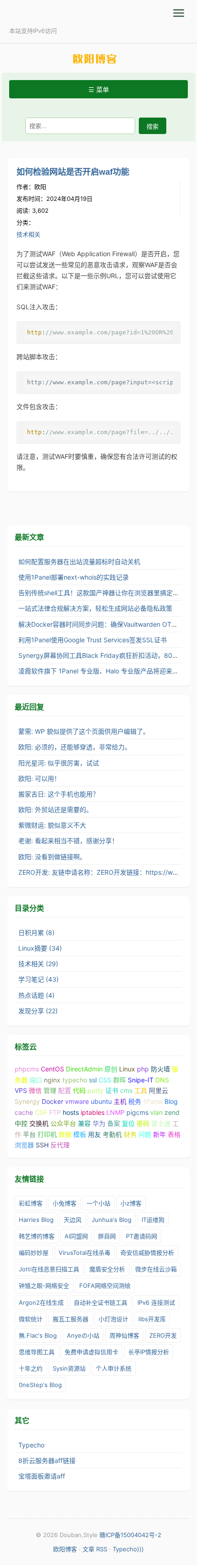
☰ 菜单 (98, 89)
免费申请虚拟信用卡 (91, 1351)
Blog (171, 1101)
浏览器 (24, 1145)
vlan (156, 1112)
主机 (120, 1101)
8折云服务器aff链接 (47, 1460)
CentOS (52, 1069)
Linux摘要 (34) (40, 948)
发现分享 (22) (38, 1011)
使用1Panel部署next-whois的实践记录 (73, 577)
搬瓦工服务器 (70, 1319)
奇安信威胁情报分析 (147, 1252)
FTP (55, 1112)
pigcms (137, 1112)
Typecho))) (128, 1549)
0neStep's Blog (40, 1384)
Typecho (31, 1445)
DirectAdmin (84, 1069)
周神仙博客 (124, 1335)
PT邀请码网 (141, 1236)
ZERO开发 (163, 1335)
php (143, 1069)
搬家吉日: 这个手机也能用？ (58, 794)
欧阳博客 (65, 1549)
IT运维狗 (153, 1219)
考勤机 (112, 1134)
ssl (93, 1080)
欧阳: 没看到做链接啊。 (52, 856)
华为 (99, 1123)
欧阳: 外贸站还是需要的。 (55, 809)
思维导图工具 (37, 1351)
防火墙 (160, 1069)
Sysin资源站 (69, 1368)
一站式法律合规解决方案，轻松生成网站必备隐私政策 (95, 608)
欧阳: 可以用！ (39, 778)
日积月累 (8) (36, 932)
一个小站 (98, 1203)
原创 (110, 1069)
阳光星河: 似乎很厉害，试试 (58, 763)
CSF (41, 1112)
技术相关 (28, 234)
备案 (113, 1123)
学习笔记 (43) (38, 979)
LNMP (115, 1112)
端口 (35, 1080)
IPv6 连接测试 (156, 1302)
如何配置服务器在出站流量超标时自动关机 (79, 561)
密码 (143, 1123)
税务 (134, 1101)
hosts (71, 1112)
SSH (42, 1145)
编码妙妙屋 (34, 1252)
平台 (29, 1134)
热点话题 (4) (36, 995)
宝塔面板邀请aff (41, 1476)
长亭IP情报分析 (148, 1351)
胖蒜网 (107, 1236)
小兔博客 (65, 1203)
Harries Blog (36, 1219)
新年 (159, 1134)
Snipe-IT (140, 1080)
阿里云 (158, 1090)
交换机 (39, 1123)
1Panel (153, 1101)
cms (126, 1090)
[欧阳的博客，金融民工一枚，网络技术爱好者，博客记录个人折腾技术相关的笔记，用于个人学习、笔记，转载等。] (98, 59)
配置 (64, 1090)
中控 (21, 1123)
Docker (52, 1101)
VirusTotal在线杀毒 (84, 1252)
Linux (127, 1069)
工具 (140, 1090)
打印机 (47, 1134)
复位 (128, 1123)
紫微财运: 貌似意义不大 (52, 825)
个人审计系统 (113, 1368)
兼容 (84, 1123)
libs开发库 (152, 1319)
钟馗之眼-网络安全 (44, 1285)
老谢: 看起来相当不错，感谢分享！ (68, 840)
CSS (104, 1080)
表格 (174, 1134)
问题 (144, 1134)
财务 (130, 1134)
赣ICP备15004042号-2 (130, 1534)
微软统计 (31, 1319)
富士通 (160, 1123)
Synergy (27, 1101)
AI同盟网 (76, 1236)
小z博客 (131, 1203)
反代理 (60, 1145)
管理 (50, 1090)
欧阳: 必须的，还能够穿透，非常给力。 (74, 747)
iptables (92, 1112)
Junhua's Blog (111, 1219)
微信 (35, 1090)
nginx (52, 1080)
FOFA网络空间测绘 (105, 1285)
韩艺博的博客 (37, 1236)
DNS (162, 1080)
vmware (77, 1101)
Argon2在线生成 (41, 1302)
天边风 (73, 1219)
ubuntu (101, 1101)
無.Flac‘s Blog (38, 1335)
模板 (79, 1134)
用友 (94, 1134)
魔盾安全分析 (107, 1269)
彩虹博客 (31, 1203)
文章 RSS (94, 1549)
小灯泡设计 (113, 1319)
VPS (21, 1090)
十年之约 (31, 1368)
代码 (79, 1090)
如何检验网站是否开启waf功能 (72, 172)
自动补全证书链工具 (100, 1302)
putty (96, 1090)
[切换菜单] (179, 13)
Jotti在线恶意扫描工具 (49, 1269)
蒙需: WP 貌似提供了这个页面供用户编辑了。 (83, 731)
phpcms (27, 1069)
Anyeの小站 (83, 1335)
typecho (74, 1080)
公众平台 (63, 1123)
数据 (65, 1134)
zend (172, 1112)
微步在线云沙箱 (156, 1269)
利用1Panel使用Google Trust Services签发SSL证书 (92, 640)
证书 (111, 1090)
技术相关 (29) (38, 964)
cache (24, 1112)
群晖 (119, 1080)
